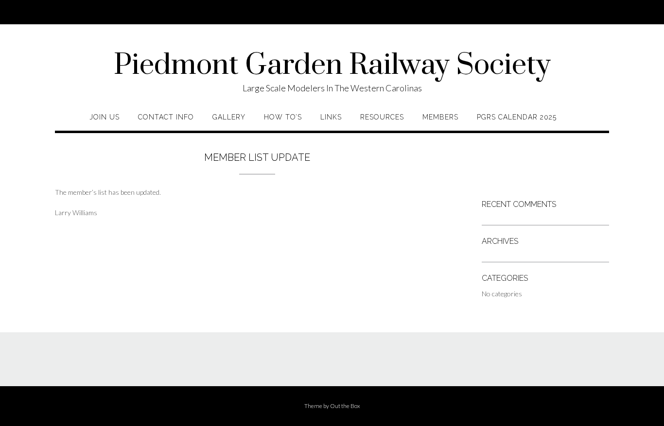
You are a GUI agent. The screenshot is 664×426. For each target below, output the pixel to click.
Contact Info (166, 117)
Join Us (104, 117)
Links (331, 117)
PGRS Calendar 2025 (517, 117)
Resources (382, 117)
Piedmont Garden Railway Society (332, 66)
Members (440, 117)
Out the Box (345, 405)
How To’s (283, 117)
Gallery (228, 117)
